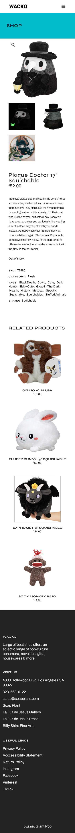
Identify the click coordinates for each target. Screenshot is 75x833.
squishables (35, 294)
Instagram (11, 769)
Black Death (27, 282)
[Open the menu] (63, 6)
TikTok (8, 789)
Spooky (51, 290)
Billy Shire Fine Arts (18, 726)
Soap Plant (11, 705)
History (25, 290)
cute (51, 282)
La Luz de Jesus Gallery (22, 712)
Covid (41, 282)
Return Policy (13, 762)
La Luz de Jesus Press (20, 719)
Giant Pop (43, 826)
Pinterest (10, 782)
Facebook (10, 775)
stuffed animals (55, 294)
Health (13, 290)
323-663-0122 (14, 692)
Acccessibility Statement (22, 755)
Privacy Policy (14, 748)
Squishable (16, 294)
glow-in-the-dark (48, 286)
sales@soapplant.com (21, 699)
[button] (13, 45)
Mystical (37, 290)
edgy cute (27, 286)
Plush (31, 276)
